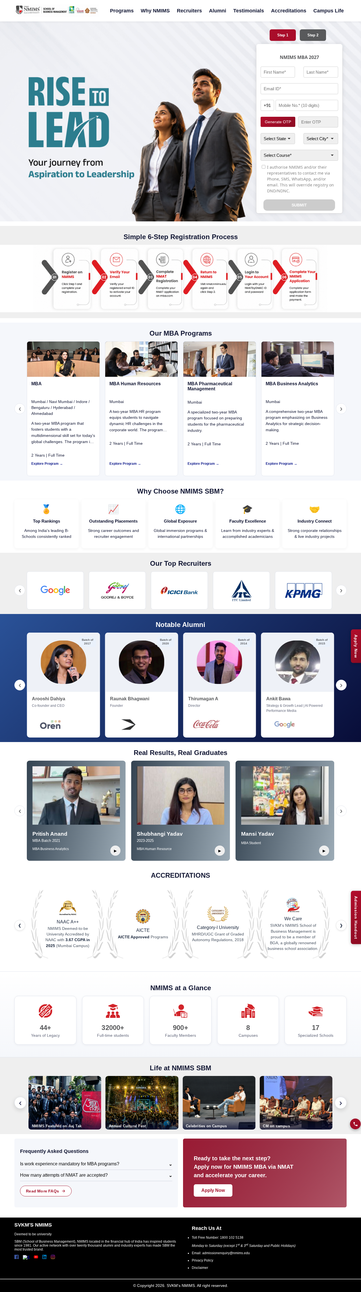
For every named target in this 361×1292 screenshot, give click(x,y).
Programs (122, 11)
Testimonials (248, 11)
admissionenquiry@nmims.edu (226, 1253)
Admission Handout (356, 917)
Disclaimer (200, 1268)
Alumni (217, 11)
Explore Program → (47, 464)
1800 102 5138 (231, 1238)
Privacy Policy (202, 1260)
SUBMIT (299, 205)
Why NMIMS (155, 11)
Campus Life (328, 11)
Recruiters (189, 11)
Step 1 (282, 35)
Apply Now (356, 646)
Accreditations (288, 11)
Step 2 (312, 35)
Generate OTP (278, 122)
